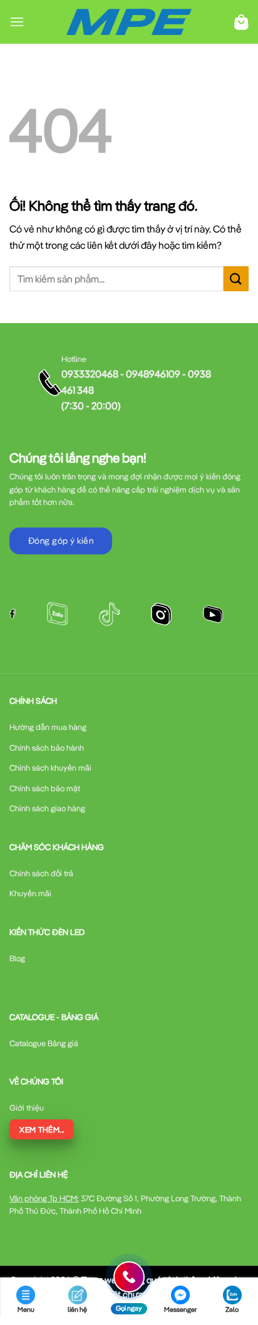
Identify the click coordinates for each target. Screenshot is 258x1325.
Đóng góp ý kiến (60, 540)
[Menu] (16, 21)
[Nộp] (236, 278)
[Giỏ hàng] (241, 22)
